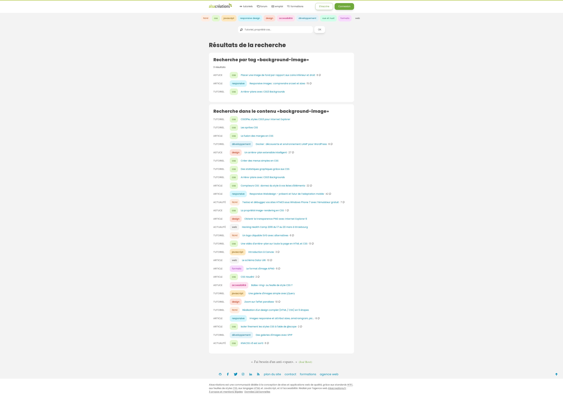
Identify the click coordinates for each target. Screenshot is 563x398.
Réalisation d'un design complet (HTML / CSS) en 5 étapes (275, 310)
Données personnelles (257, 391)
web (357, 18)
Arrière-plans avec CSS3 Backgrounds (263, 91)
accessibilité (286, 18)
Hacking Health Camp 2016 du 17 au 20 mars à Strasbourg (275, 227)
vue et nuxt (328, 18)
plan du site (272, 374)
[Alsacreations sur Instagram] (243, 374)
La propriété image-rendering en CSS (262, 210)
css (216, 18)
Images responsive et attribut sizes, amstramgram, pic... (282, 318)
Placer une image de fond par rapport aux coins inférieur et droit (278, 75)
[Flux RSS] (258, 374)
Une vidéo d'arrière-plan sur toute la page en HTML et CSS (274, 243)
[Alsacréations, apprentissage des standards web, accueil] (220, 7)
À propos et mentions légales (226, 391)
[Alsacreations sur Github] (220, 374)
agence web (329, 374)
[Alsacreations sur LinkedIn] (251, 374)
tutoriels (248, 6)
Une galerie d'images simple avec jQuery (271, 293)
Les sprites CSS (249, 127)
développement (307, 18)
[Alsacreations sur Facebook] (228, 374)
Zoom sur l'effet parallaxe (259, 301)
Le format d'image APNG (260, 268)
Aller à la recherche (53, 4)
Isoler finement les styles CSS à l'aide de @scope (268, 326)
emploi (278, 6)
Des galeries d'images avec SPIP (274, 335)
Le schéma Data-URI (254, 260)
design (269, 18)
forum (263, 6)
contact (290, 374)
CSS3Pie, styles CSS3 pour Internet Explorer (265, 119)
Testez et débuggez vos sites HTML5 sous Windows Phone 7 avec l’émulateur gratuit (290, 202)
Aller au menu (8, 4)
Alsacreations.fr (337, 388)
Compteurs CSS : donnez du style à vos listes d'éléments (273, 185)
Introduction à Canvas (261, 252)
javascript (229, 18)
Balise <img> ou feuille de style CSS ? (271, 285)
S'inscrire (324, 6)
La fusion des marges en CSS (257, 136)
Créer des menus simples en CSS (259, 160)
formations (296, 6)
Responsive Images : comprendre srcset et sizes (277, 83)
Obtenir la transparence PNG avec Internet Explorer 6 (275, 219)
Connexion (344, 6)
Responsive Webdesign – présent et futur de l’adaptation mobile (287, 194)
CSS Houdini (247, 276)
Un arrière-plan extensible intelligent (265, 152)
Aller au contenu (28, 4)
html (205, 18)
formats (344, 18)
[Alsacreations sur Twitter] (235, 374)
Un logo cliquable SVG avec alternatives (265, 235)
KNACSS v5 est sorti (252, 343)
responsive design (250, 18)
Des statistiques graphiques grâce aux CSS (265, 169)
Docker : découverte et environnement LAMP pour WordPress (291, 144)
